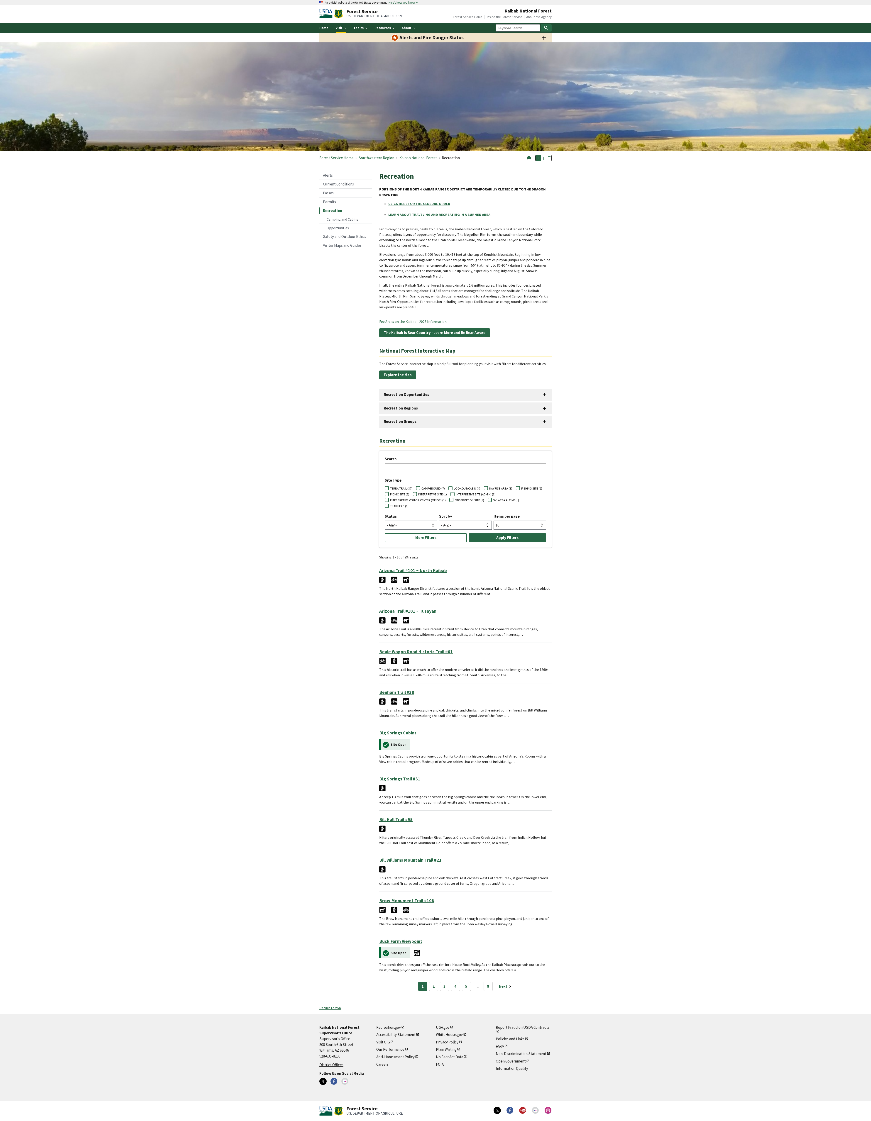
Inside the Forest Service (504, 16)
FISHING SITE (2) (531, 488)
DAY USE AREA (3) (500, 488)
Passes (328, 192)
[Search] (546, 28)
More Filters (425, 537)
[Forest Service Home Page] (338, 13)
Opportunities (338, 228)
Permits (329, 201)
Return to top (330, 1008)
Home (323, 28)
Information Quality (512, 1068)
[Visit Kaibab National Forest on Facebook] (334, 1081)
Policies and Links (510, 1038)
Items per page (507, 516)
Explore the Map (398, 374)
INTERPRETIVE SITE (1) (432, 494)
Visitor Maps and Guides (342, 245)
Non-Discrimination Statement (521, 1053)
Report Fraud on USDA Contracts (522, 1027)
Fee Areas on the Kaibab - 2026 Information (413, 321)
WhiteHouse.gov (449, 1034)
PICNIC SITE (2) (399, 494)
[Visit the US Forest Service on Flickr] (535, 1110)
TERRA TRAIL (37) (401, 488)
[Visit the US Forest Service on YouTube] (522, 1110)
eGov (500, 1046)
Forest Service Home (467, 16)
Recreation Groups (400, 421)
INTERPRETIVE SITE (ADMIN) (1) (475, 494)
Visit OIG (383, 1042)
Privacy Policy (447, 1042)
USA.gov (443, 1027)
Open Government (511, 1061)
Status (391, 516)
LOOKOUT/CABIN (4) (467, 488)
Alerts (328, 175)
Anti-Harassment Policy (395, 1056)
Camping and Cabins (342, 219)
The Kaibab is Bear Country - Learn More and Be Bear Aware (434, 332)
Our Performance (390, 1049)
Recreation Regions (401, 408)
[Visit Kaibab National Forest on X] (323, 1081)
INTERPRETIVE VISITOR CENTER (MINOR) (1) (418, 500)
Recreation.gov (388, 1027)
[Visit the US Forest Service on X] (497, 1110)
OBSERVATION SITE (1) (469, 500)
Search (391, 458)
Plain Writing (446, 1049)
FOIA (440, 1064)
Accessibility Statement (396, 1034)
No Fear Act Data (449, 1056)
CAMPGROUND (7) (433, 488)
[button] (529, 157)
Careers (382, 1064)
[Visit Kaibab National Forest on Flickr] (344, 1081)
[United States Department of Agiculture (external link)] (326, 13)
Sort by (445, 516)
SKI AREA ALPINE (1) (506, 500)
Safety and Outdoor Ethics (344, 236)
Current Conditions (338, 184)
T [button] (538, 158)
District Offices (331, 1064)
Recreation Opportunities (406, 394)
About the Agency (539, 16)
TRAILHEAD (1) (399, 506)
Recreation (332, 210)
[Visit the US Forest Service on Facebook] (510, 1110)
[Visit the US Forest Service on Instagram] (548, 1110)
